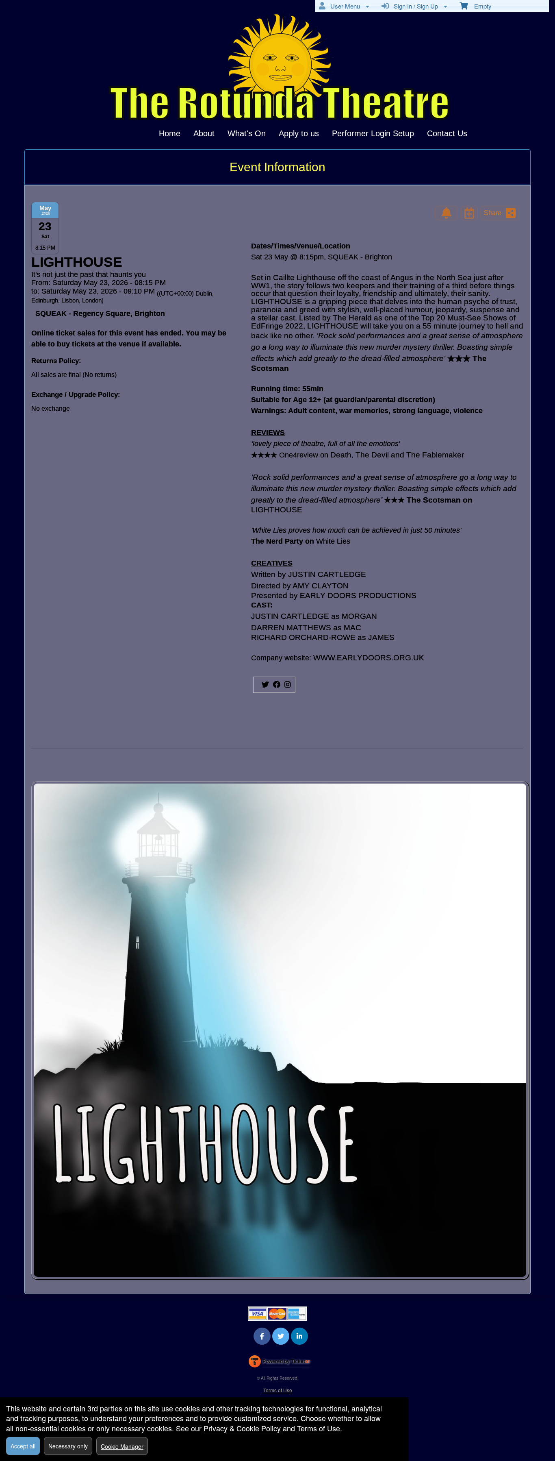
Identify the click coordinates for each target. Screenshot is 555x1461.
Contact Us (447, 133)
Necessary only (68, 1446)
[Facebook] (262, 1336)
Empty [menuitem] (480, 6)
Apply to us (299, 133)
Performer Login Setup (373, 133)
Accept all (23, 1446)
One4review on (304, 455)
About (204, 133)
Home (169, 133)
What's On (247, 133)
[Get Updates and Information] (446, 213)
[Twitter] (280, 1336)
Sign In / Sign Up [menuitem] (414, 6)
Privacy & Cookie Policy (242, 1428)
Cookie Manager (122, 1446)
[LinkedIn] (299, 1336)
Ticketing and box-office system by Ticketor (279, 1363)
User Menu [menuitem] (343, 6)
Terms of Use (277, 1390)
